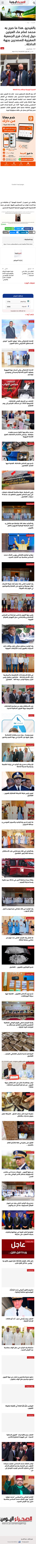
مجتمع (31, 321)
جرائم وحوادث (29, 860)
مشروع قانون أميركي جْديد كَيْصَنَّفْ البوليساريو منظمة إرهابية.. (21, 1290)
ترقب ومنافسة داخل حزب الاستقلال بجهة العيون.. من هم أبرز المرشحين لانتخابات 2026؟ (19, 1085)
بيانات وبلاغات (29, 381)
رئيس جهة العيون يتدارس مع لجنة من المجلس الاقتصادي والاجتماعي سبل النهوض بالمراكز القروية (17, 617)
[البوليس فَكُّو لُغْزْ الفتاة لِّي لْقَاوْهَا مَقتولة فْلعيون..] (18, 1393)
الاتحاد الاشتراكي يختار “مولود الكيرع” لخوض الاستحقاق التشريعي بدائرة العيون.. (18, 342)
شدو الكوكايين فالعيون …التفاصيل (21, 967)
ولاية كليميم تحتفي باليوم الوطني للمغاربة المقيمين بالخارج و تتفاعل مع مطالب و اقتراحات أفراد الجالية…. (18, 1025)
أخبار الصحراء (30, 413)
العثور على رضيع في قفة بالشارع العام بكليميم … (20, 1143)
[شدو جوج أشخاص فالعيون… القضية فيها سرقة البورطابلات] (18, 981)
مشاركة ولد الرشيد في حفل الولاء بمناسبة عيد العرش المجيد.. (18, 1348)
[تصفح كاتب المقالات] (18, 253)
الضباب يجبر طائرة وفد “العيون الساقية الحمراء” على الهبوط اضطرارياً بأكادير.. (20, 1435)
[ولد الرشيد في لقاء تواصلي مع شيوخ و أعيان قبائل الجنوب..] (18, 896)
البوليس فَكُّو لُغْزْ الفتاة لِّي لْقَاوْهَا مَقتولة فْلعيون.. (19, 1407)
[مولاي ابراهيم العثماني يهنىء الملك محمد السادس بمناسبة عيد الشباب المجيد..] (18, 542)
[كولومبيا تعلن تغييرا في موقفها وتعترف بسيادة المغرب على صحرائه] (18, 1219)
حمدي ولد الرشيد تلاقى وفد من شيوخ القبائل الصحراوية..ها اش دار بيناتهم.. (20, 1204)
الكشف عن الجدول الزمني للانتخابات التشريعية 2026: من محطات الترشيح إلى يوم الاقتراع (18, 403)
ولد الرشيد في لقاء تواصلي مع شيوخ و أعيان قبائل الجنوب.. (18, 909)
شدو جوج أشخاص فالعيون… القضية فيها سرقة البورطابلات (19, 994)
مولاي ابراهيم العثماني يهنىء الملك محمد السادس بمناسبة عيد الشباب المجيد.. (18, 556)
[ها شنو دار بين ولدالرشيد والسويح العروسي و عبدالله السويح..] (18, 810)
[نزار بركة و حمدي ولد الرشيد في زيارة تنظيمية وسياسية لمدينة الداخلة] (18, 752)
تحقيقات (31, 444)
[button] (28, 228)
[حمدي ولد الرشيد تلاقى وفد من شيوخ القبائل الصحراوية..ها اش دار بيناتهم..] (18, 1191)
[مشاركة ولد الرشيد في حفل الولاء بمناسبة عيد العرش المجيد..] (18, 1335)
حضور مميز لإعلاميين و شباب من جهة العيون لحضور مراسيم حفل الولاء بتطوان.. (18, 1378)
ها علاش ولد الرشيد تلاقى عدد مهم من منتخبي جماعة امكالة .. (19, 938)
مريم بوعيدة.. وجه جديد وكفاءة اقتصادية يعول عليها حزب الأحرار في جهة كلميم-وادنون (17, 736)
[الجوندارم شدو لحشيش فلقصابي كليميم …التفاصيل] (18, 1041)
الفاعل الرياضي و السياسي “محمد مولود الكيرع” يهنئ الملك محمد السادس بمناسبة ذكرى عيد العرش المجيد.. (18, 1499)
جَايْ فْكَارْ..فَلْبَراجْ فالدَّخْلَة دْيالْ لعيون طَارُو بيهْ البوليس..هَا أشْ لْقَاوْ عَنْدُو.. (17, 1262)
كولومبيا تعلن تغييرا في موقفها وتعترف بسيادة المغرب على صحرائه (19, 1233)
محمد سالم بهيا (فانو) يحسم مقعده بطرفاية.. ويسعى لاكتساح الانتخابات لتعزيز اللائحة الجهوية (18, 434)
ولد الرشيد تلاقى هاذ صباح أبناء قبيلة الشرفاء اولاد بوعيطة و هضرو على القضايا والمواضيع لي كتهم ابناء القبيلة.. (17, 586)
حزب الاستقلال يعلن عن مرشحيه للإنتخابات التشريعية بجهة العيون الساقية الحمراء (18, 707)
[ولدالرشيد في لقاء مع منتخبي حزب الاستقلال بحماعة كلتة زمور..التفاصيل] (18, 838)
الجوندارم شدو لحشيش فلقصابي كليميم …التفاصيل (18, 1054)
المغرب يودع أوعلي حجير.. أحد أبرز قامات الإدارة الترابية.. (19, 1319)
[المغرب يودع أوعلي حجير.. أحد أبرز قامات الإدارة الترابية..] (18, 1306)
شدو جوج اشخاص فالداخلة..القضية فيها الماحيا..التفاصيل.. (19, 464)
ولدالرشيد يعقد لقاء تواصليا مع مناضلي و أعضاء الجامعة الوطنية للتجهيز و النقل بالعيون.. (19, 525)
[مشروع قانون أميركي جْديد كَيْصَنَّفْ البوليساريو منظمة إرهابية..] (18, 1277)
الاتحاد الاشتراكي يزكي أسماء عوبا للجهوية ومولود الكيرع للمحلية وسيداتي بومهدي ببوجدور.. (18, 372)
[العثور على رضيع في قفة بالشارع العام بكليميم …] (18, 1130)
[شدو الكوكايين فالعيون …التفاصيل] (18, 955)
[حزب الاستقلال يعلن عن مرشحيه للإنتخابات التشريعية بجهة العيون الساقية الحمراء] (18, 694)
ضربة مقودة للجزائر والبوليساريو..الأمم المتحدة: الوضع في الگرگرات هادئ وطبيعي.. (7, 275)
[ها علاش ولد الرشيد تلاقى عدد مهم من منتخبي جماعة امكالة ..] (18, 925)
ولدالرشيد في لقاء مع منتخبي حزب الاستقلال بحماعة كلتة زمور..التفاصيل (17, 852)
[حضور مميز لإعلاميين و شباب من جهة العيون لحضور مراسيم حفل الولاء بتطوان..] (18, 1364)
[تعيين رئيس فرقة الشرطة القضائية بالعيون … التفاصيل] (18, 781)
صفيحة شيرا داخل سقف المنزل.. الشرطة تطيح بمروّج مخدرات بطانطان (17, 1114)
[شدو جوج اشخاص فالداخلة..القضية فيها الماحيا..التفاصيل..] (18, 451)
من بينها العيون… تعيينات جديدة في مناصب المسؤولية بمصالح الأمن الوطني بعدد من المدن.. (18, 1174)
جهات (2, 48)
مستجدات (30, 1270)
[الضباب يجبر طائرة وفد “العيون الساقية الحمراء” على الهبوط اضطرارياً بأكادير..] (18, 1422)
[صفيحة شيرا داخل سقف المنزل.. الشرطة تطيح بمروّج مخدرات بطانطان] (18, 1101)
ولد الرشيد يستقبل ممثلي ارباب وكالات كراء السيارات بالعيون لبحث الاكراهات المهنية (18, 647)
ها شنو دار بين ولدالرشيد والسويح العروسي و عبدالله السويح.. (17, 823)
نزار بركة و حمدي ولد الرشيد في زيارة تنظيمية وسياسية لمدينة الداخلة (17, 765)
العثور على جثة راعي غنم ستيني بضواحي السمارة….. (28, 273)
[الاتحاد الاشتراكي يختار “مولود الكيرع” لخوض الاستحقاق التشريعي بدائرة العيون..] (18, 329)
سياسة (31, 715)
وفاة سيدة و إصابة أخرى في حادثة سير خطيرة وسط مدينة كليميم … (17, 881)
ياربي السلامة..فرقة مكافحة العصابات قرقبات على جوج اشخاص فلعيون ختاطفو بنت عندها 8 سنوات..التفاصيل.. (17, 494)
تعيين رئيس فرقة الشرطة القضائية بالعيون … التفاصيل (18, 794)
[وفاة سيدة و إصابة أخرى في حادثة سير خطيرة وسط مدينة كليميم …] (18, 867)
